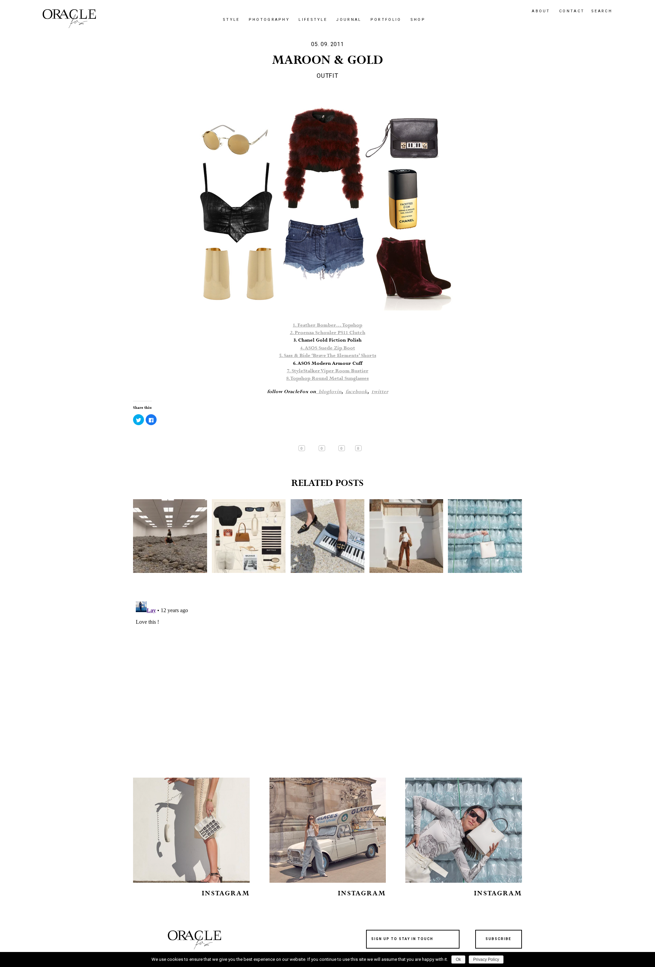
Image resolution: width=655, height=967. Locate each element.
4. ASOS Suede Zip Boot (327, 348)
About (541, 11)
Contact (571, 11)
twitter (380, 392)
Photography (269, 19)
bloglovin (328, 392)
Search (601, 11)
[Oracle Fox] (69, 19)
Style (231, 19)
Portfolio (386, 19)
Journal (348, 19)
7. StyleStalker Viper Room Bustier (327, 371)
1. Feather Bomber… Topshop (327, 325)
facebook (356, 392)
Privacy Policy (486, 959)
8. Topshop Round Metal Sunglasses (327, 378)
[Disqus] (327, 683)
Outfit (327, 75)
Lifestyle (313, 19)
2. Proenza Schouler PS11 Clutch (327, 333)
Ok (458, 959)
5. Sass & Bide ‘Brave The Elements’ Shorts (327, 355)
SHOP (417, 19)
